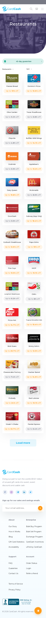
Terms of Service (16, 584)
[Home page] (11, 11)
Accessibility (14, 547)
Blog (11, 537)
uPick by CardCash (34, 547)
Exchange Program (34, 537)
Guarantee (13, 568)
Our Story (13, 526)
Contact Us (13, 573)
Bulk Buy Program (34, 526)
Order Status (31, 563)
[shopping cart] (36, 9)
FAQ (10, 563)
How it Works (14, 531)
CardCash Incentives (35, 542)
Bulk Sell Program (33, 531)
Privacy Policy (14, 590)
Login (28, 568)
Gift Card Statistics (16, 542)
